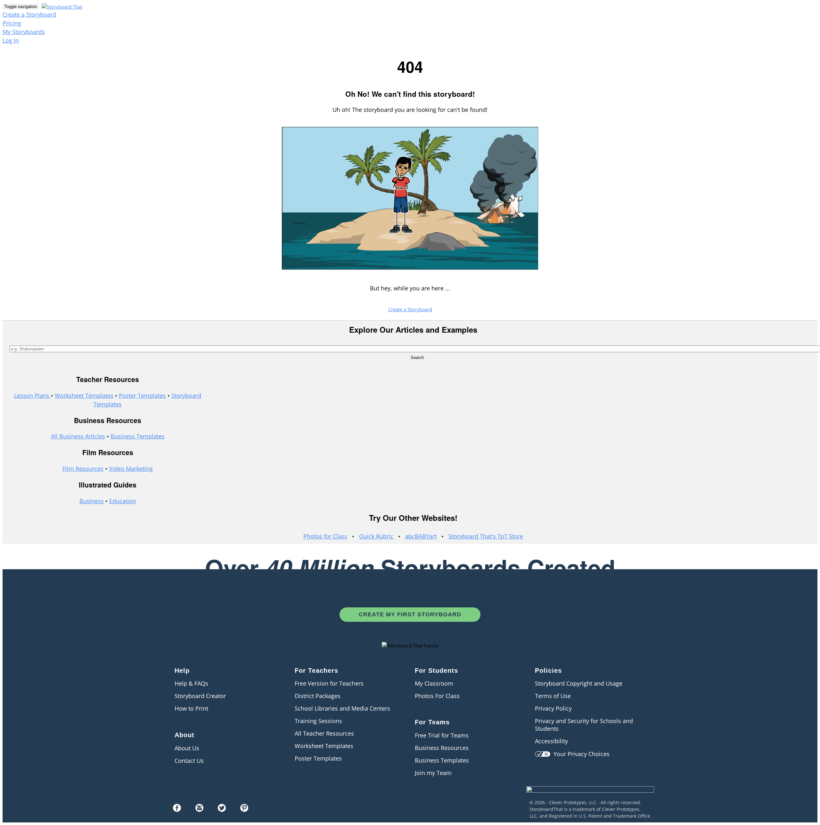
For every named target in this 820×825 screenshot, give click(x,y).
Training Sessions (318, 721)
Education (122, 501)
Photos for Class (325, 536)
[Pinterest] (244, 809)
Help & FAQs (191, 683)
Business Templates (138, 436)
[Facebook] (177, 809)
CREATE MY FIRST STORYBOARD (410, 614)
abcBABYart (421, 536)
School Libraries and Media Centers (342, 708)
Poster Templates (142, 395)
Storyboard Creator (200, 696)
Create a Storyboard (29, 14)
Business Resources (442, 748)
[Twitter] (222, 809)
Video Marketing (131, 468)
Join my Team (433, 773)
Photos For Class (437, 696)
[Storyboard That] (590, 796)
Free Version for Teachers (329, 683)
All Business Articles (78, 436)
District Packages (317, 696)
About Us (187, 748)
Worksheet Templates (84, 395)
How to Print (191, 708)
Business (91, 501)
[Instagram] (199, 809)
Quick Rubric (376, 536)
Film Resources (82, 468)
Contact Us (189, 760)
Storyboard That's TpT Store (485, 536)
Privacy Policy (553, 708)
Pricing (12, 23)
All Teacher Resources (324, 733)
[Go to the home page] (61, 6)
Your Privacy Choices (580, 754)
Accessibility (551, 741)
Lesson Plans (32, 395)
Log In (11, 40)
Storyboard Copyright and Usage (578, 683)
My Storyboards (24, 32)
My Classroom (434, 683)
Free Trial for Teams (442, 735)
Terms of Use (553, 696)
